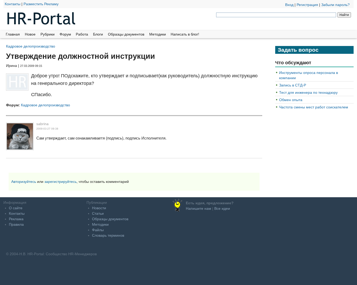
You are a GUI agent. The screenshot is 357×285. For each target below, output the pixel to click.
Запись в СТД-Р (292, 85)
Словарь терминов (108, 235)
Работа (82, 34)
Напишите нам (198, 208)
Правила (16, 224)
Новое (30, 34)
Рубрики (48, 34)
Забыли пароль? (335, 5)
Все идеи (222, 208)
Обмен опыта (290, 100)
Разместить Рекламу (41, 4)
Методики (157, 34)
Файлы (98, 230)
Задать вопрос (298, 50)
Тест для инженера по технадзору (308, 92)
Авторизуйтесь (23, 181)
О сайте (15, 208)
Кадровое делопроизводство (30, 46)
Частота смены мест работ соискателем (313, 107)
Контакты (12, 4)
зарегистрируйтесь (60, 181)
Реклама (16, 219)
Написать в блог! (185, 34)
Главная (13, 34)
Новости (99, 208)
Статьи (98, 213)
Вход (289, 5)
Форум (65, 34)
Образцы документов (126, 34)
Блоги (98, 34)
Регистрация (307, 5)
